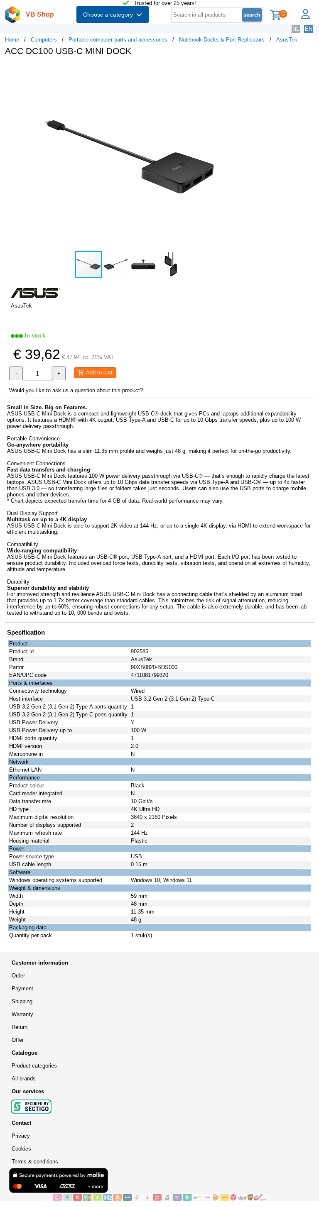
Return (19, 1027)
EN (308, 29)
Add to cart (98, 372)
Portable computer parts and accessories (118, 40)
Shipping (22, 1001)
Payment (22, 988)
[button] (246, 71)
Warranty (22, 1014)
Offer (18, 1040)
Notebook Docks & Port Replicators (222, 40)
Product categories (34, 1066)
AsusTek (286, 40)
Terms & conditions (35, 1161)
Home (12, 40)
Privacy (21, 1136)
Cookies (21, 1149)
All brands (24, 1078)
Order (18, 975)
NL (295, 29)
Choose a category (109, 14)
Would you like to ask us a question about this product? (76, 390)
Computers (44, 40)
